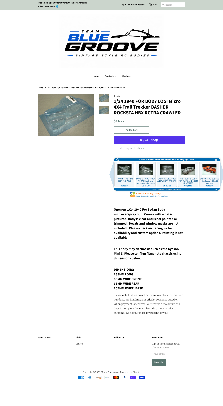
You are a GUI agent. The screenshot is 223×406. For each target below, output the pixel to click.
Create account (138, 4)
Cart (155, 4)
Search (79, 343)
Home (96, 76)
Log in (123, 4)
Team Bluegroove (110, 372)
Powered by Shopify (130, 372)
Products (110, 76)
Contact (126, 76)
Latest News (44, 337)
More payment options (132, 148)
